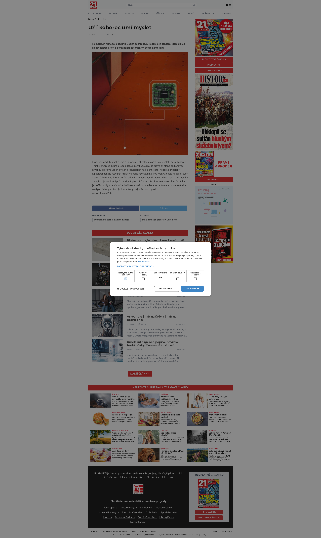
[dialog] (160, 269)
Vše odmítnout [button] (166, 289)
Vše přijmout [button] (192, 289)
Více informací (144, 261)
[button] (160, 266)
